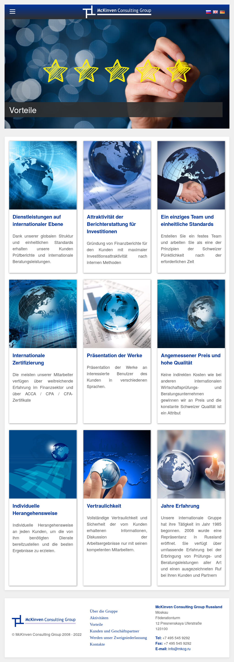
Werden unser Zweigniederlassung (118, 637)
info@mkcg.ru (179, 648)
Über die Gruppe (104, 611)
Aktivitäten (99, 617)
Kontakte (97, 644)
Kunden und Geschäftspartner (114, 631)
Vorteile (96, 624)
